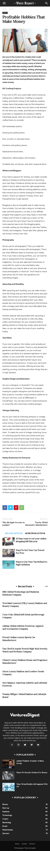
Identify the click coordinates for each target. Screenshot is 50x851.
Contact (24, 844)
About (17, 844)
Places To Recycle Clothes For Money (32, 772)
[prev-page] (3, 573)
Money (11, 9)
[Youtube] (38, 744)
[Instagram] (18, 744)
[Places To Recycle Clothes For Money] (8, 775)
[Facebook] (4, 507)
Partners (32, 844)
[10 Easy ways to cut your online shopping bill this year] (8, 541)
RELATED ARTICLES (14, 533)
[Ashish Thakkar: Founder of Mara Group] (8, 764)
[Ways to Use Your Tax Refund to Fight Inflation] (8, 564)
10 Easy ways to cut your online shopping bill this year (31, 540)
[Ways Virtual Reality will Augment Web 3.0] (8, 787)
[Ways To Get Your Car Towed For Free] (8, 553)
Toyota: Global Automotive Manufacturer (36, 523)
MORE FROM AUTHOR (35, 533)
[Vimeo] (31, 744)
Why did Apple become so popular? (13, 523)
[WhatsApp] (21, 507)
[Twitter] (10, 507)
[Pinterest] (16, 507)
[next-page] (7, 573)
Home (4, 9)
